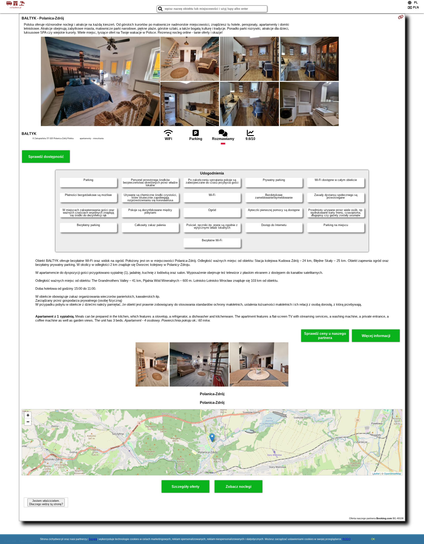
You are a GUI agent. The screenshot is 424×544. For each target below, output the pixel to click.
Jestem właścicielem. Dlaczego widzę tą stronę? (46, 502)
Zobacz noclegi (238, 486)
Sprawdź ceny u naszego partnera (325, 336)
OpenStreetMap (392, 473)
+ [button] (27, 415)
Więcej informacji (376, 336)
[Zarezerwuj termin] (400, 17)
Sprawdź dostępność (46, 157)
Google (93, 539)
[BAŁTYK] (100, 82)
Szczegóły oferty (185, 486)
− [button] (27, 422)
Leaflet (376, 473)
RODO (346, 539)
